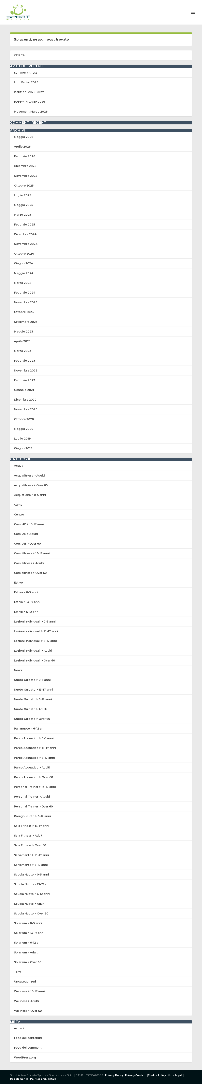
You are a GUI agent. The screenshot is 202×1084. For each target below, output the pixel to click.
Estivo (18, 582)
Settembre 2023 (25, 322)
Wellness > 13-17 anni (29, 991)
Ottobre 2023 (24, 312)
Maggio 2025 (23, 205)
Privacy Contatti (136, 1075)
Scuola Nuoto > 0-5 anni (31, 874)
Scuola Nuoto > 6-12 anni (32, 894)
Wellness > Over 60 (28, 1011)
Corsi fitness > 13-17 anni (32, 553)
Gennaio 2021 (24, 390)
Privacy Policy (114, 1075)
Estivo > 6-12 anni (26, 612)
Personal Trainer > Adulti (32, 796)
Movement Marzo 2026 (31, 111)
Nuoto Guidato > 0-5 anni (32, 680)
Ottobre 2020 (24, 419)
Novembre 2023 (25, 302)
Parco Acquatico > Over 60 (33, 777)
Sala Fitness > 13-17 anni (31, 826)
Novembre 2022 (25, 370)
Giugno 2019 (23, 448)
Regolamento (19, 1078)
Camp (18, 504)
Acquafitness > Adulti (29, 475)
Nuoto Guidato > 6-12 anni (33, 699)
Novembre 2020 (25, 409)
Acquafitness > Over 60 (31, 485)
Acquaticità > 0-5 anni (30, 495)
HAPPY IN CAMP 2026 (29, 101)
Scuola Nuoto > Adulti (29, 904)
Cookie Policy (157, 1075)
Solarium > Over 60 (27, 962)
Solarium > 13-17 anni (29, 933)
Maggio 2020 (23, 429)
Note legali (175, 1075)
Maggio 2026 (23, 137)
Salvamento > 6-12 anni (31, 865)
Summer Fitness (25, 72)
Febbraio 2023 (24, 360)
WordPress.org (25, 1057)
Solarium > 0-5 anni (28, 923)
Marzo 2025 (22, 214)
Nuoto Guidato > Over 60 (32, 719)
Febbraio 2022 (24, 380)
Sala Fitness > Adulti (28, 835)
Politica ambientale (43, 1078)
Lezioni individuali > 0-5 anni (35, 621)
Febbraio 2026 (24, 156)
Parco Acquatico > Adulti (32, 767)
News (18, 670)
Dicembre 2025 (25, 166)
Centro (19, 514)
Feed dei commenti (28, 1047)
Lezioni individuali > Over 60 (34, 660)
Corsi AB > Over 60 (27, 543)
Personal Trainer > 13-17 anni (35, 787)
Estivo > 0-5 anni (26, 592)
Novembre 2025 (25, 176)
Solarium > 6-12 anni (28, 942)
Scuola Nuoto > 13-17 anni (32, 884)
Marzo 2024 (22, 283)
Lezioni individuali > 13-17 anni (36, 631)
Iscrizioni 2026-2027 (29, 92)
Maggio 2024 (23, 273)
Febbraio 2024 (24, 292)
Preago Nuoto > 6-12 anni (32, 816)
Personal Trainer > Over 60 (33, 806)
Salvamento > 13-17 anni (31, 855)
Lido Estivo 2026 (26, 82)
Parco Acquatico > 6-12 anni (34, 758)
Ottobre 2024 (24, 253)
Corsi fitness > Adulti (29, 563)
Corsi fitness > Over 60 (30, 573)
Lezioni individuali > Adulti (33, 650)
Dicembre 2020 (25, 399)
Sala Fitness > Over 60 (30, 845)
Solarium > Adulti (26, 952)
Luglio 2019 (22, 438)
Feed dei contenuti (28, 1038)
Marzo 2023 (22, 351)
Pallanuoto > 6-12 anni (30, 728)
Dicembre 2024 (25, 234)
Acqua (18, 465)
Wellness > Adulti (26, 1001)
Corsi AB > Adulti (26, 534)
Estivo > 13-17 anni (27, 602)
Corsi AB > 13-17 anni (29, 524)
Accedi (19, 1028)
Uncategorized (25, 981)
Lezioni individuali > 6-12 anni (35, 641)
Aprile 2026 (22, 146)
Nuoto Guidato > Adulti (30, 709)
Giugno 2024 (23, 263)
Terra (18, 972)
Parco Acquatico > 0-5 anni (34, 738)
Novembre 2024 (25, 244)
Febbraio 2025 (24, 224)
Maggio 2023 (23, 331)
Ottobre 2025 (24, 185)
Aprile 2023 (22, 341)
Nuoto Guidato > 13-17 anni (33, 689)
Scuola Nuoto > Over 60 (31, 913)
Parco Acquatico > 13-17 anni (35, 748)
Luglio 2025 (22, 195)
